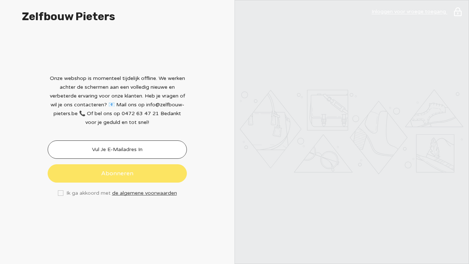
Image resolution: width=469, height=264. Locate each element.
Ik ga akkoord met (88, 193)
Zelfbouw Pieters (68, 16)
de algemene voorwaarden (144, 193)
